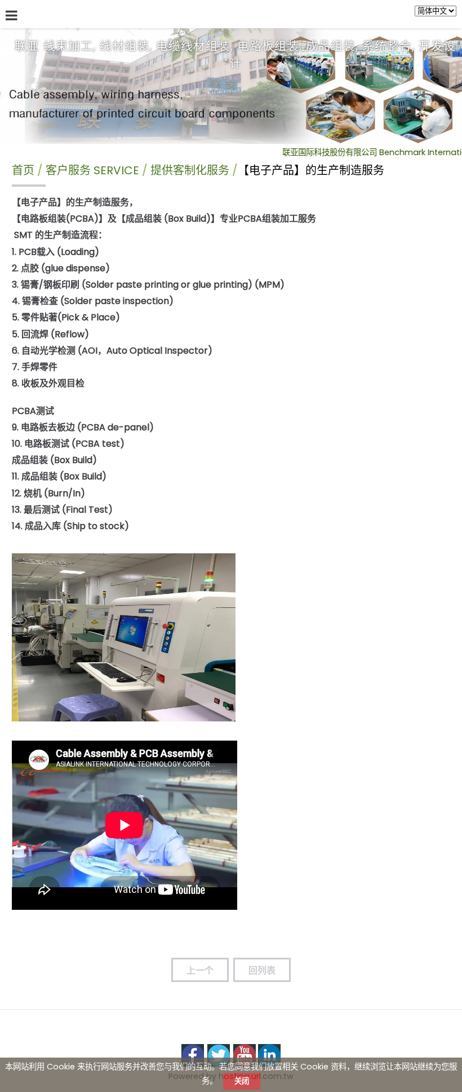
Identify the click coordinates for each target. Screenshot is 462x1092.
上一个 (200, 970)
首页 (23, 170)
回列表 (262, 970)
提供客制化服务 (190, 170)
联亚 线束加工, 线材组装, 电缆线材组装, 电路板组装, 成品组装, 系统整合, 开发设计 (235, 55)
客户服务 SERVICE (94, 170)
